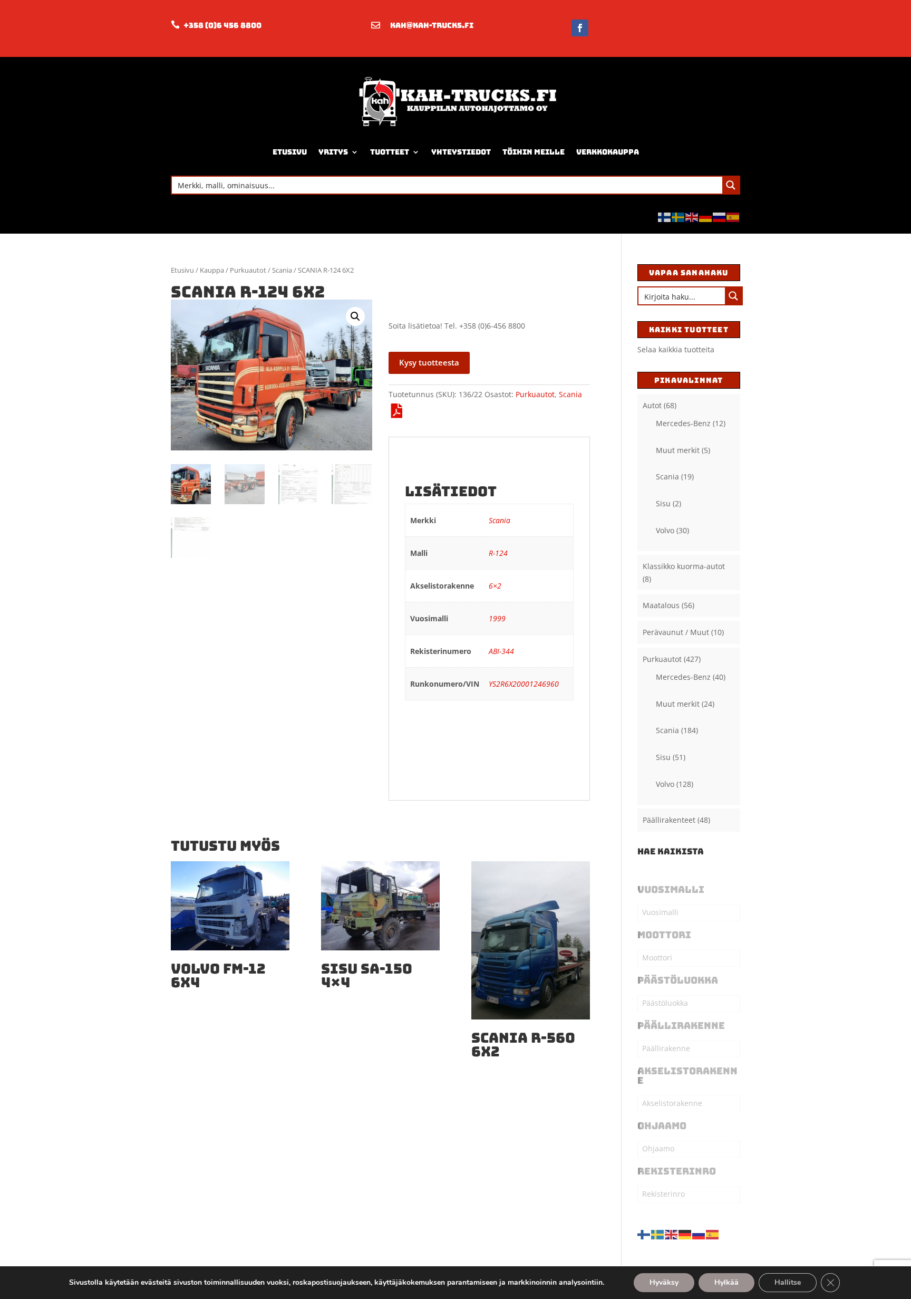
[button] (355, 316)
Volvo (665, 530)
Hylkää (726, 1282)
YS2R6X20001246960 (524, 684)
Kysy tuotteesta (429, 362)
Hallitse (787, 1282)
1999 (497, 618)
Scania (282, 270)
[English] (692, 216)
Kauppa (212, 270)
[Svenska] (678, 216)
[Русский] (719, 216)
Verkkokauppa (607, 152)
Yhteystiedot (461, 152)
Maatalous (661, 605)
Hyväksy (664, 1282)
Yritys (333, 152)
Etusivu (290, 152)
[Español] (733, 216)
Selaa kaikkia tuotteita (675, 349)
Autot (652, 405)
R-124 (498, 553)
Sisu (663, 503)
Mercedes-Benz (683, 423)
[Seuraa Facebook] (579, 28)
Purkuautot (248, 270)
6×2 (495, 586)
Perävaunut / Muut (676, 632)
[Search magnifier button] (730, 185)
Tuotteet (389, 152)
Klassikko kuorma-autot (684, 566)
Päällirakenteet (669, 820)
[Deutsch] (706, 216)
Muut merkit (678, 450)
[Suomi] (665, 216)
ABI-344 (501, 651)
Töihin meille (533, 152)
